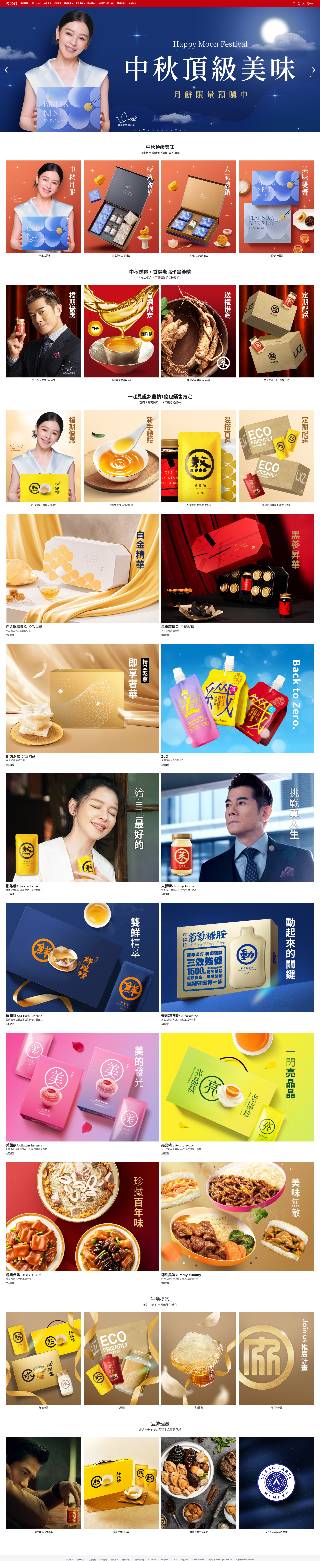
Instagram (164, 1560)
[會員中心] (303, 3)
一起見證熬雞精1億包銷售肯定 (160, 396)
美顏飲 (24, 1145)
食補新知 (132, 3)
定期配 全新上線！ (107, 3)
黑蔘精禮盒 (177, 627)
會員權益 (114, 1560)
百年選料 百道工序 (15, 760)
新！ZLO (36, 3)
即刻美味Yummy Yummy (181, 1275)
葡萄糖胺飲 (179, 1015)
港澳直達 (121, 3)
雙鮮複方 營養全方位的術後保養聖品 (24, 1019)
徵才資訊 (184, 1560)
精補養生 (68, 3)
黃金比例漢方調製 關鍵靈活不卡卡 (178, 1019)
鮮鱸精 (24, 1015)
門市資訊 (80, 1560)
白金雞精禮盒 (24, 627)
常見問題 (92, 1560)
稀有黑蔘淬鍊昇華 (170, 631)
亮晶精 (177, 1145)
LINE (175, 1560)
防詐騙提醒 (139, 1560)
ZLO (164, 756)
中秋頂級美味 (160, 147)
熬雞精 (23, 886)
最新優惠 (24, 3)
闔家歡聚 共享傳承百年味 (18, 1279)
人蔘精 (178, 886)
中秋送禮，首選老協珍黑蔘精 (160, 272)
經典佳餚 (80, 3)
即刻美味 (91, 3)
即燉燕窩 (21, 756)
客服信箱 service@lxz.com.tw (220, 1560)
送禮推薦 (57, 3)
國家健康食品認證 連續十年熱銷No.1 (24, 890)
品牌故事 (69, 1560)
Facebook (152, 1560)
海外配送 (103, 1560)
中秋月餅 (47, 3)
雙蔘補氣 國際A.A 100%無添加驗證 (178, 890)
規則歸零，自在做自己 (172, 760)
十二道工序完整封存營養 (18, 631)
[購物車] (298, 3)
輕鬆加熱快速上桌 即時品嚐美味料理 (179, 1279)
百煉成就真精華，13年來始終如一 (160, 402)
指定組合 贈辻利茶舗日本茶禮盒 (160, 152)
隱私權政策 (126, 1560)
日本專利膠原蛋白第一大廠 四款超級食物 (26, 1149)
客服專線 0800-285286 (245, 1560)
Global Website (198, 1560)
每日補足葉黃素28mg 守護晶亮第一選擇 (181, 1149)
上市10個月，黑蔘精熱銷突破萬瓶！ (160, 277)
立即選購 (10, 635)
